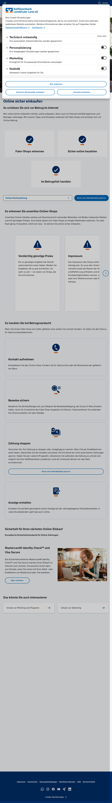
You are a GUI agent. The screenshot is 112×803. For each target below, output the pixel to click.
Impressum (37, 27)
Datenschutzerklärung (16, 27)
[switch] (104, 47)
